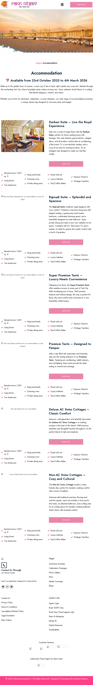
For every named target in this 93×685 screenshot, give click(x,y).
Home (38, 63)
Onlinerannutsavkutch (22, 678)
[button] (62, 4)
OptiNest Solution (81, 678)
